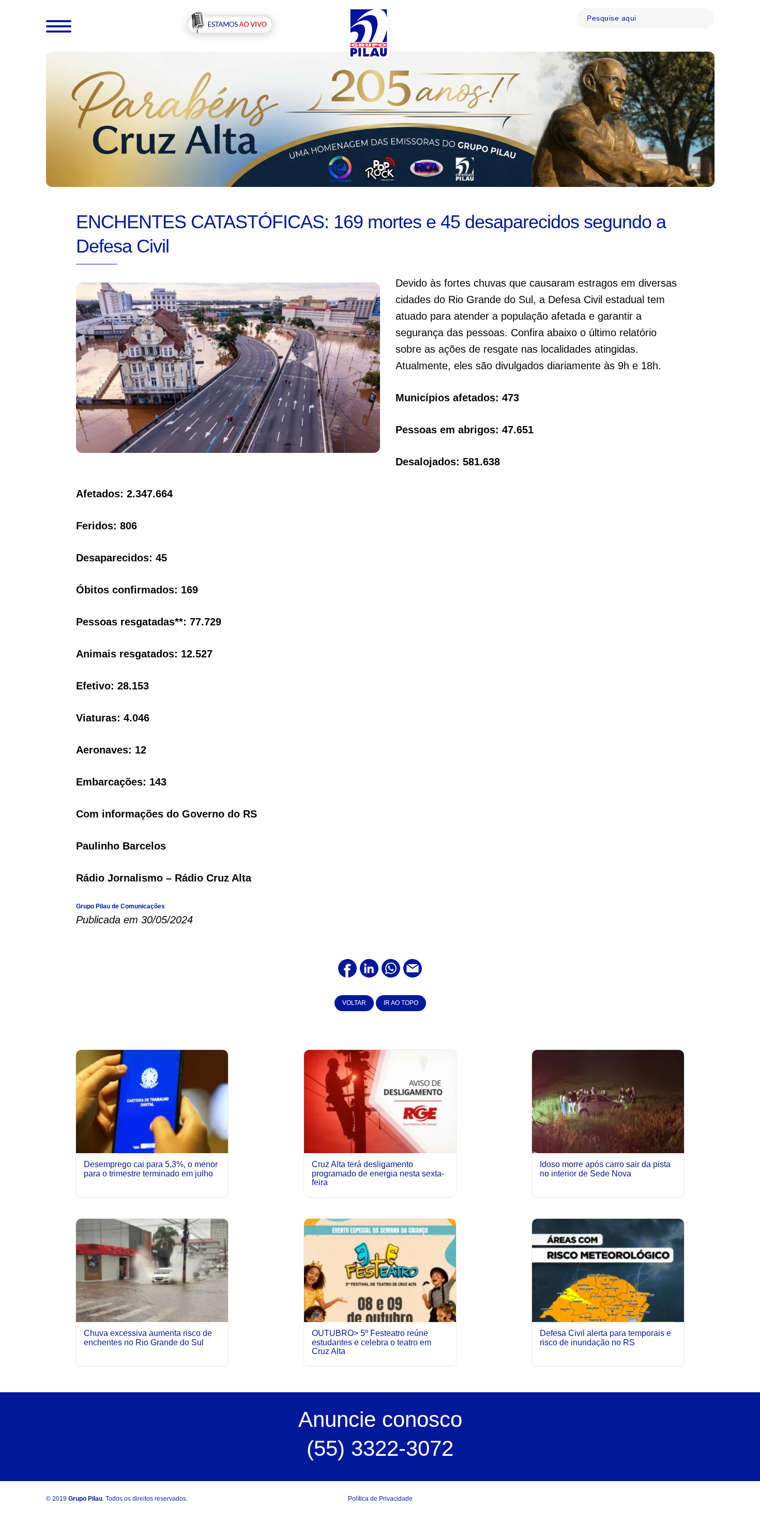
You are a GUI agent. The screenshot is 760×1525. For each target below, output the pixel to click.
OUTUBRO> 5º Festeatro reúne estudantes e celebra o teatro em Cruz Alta (371, 1342)
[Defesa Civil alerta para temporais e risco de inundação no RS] (608, 1313)
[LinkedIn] (369, 967)
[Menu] (58, 25)
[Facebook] (347, 967)
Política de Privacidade (380, 1498)
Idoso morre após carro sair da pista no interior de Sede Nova (605, 1169)
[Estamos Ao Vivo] (229, 25)
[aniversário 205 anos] (380, 118)
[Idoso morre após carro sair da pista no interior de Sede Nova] (608, 1100)
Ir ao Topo (401, 1003)
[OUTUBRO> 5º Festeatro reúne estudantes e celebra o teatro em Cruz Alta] (380, 1313)
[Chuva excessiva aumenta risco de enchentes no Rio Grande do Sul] (152, 1270)
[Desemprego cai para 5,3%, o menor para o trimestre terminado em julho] (152, 1100)
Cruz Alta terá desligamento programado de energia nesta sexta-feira (378, 1173)
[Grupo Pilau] (368, 32)
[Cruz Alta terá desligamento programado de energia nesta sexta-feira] (380, 1100)
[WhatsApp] (391, 967)
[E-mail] (412, 967)
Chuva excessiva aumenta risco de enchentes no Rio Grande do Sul (148, 1338)
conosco (380, 1419)
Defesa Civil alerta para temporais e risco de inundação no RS (605, 1338)
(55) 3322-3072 (380, 1448)
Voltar (354, 1003)
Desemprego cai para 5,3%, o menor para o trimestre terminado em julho (151, 1169)
